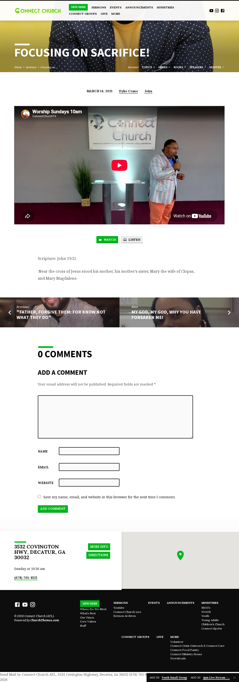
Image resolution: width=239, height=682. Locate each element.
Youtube (118, 607)
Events (116, 7)
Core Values (88, 621)
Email (43, 467)
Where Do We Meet (93, 609)
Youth (205, 616)
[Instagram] (217, 10)
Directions (98, 555)
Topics (147, 67)
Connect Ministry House (186, 654)
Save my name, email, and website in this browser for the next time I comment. (109, 497)
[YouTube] (211, 10)
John (148, 91)
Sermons (98, 7)
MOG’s (205, 607)
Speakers (197, 67)
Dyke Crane (128, 91)
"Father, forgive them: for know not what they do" (61, 314)
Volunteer (176, 641)
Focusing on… (49, 67)
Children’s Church (213, 624)
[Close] (234, 677)
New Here (78, 7)
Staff (83, 625)
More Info (99, 546)
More (115, 13)
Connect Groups (83, 13)
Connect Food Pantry (184, 650)
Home (18, 67)
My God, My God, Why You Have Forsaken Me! (166, 314)
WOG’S (206, 612)
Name (43, 451)
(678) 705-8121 (25, 578)
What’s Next (88, 613)
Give (104, 13)
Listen (133, 240)
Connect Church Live (127, 612)
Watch (109, 240)
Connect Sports (211, 628)
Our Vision (87, 617)
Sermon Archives (124, 616)
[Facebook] (222, 10)
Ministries (165, 7)
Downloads (178, 658)
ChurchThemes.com (44, 620)
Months (215, 67)
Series (163, 67)
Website (45, 483)
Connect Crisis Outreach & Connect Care (197, 645)
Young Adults (210, 620)
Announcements (139, 7)
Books (179, 67)
